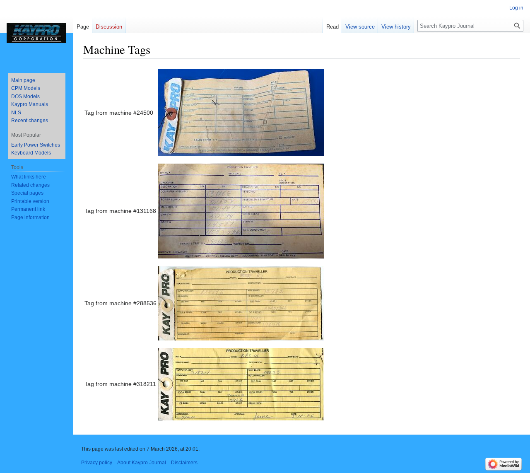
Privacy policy (96, 463)
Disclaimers (184, 463)
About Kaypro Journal (141, 463)
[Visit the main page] (36, 33)
